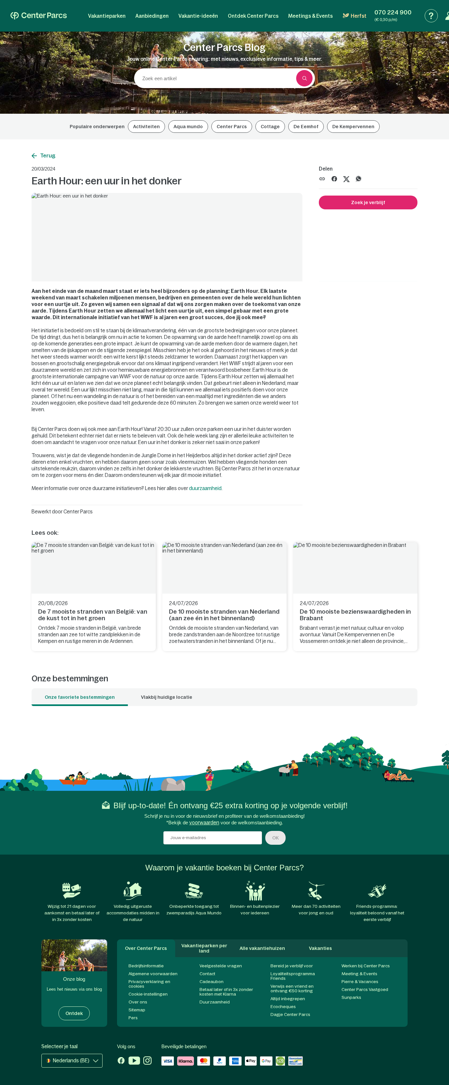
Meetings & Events (310, 16)
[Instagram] (147, 1061)
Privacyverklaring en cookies (149, 984)
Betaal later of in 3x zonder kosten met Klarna (226, 992)
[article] (94, 596)
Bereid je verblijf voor (292, 965)
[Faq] (431, 15)
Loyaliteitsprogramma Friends (293, 976)
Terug (48, 155)
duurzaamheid (205, 488)
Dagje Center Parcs (290, 1014)
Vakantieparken (107, 16)
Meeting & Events (359, 973)
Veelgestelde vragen (221, 965)
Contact (207, 973)
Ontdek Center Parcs (253, 16)
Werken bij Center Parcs (366, 965)
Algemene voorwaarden (153, 973)
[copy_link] (322, 179)
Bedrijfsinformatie (146, 965)
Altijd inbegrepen (288, 998)
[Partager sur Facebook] (334, 178)
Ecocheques (283, 1006)
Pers (133, 1017)
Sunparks (351, 997)
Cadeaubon (212, 981)
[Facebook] (121, 1061)
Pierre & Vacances (360, 981)
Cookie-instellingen (148, 994)
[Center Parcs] (39, 15)
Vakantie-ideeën (198, 16)
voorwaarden (204, 822)
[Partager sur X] (346, 178)
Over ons (138, 1002)
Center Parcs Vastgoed (365, 989)
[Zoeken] (304, 78)
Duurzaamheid (215, 1002)
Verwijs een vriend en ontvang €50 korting (292, 988)
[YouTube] (134, 1061)
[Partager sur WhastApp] (358, 178)
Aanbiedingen (152, 16)
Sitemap (137, 1009)
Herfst (358, 16)
